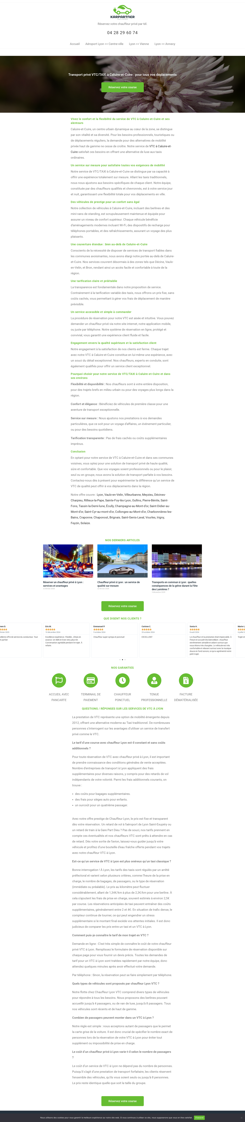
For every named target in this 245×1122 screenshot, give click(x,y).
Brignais (114, 517)
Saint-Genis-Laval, (133, 517)
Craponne (85, 517)
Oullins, (137, 500)
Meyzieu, (148, 494)
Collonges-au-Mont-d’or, (130, 511)
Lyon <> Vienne (139, 44)
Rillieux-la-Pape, (94, 500)
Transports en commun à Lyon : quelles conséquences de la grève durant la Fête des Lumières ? (175, 586)
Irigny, (161, 517)
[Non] (241, 1117)
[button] (122, 659)
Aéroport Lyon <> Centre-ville (104, 44)
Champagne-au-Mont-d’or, (132, 506)
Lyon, (100, 494)
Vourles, (150, 517)
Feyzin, (75, 523)
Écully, (110, 506)
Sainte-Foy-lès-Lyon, (118, 500)
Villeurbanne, (132, 494)
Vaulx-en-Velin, (114, 494)
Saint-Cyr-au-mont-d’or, (99, 511)
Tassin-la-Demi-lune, (92, 506)
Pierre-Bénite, (151, 500)
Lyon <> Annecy (165, 44)
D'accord (199, 1117)
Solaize (85, 523)
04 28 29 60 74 (122, 32)
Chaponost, (101, 517)
